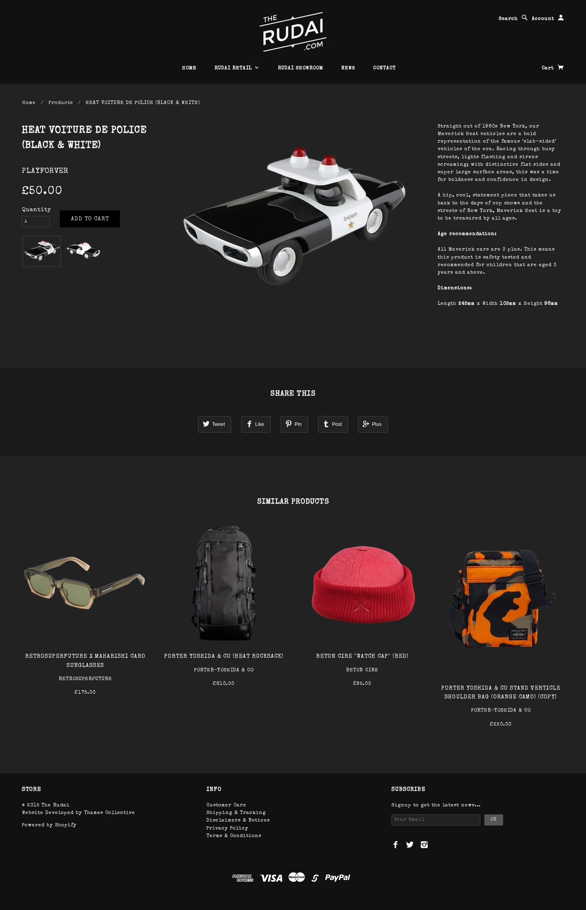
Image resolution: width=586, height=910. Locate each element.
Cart (549, 68)
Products (61, 103)
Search (508, 19)
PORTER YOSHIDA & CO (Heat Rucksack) (223, 656)
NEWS (348, 68)
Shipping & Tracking (236, 813)
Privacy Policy (227, 828)
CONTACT (384, 68)
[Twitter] (410, 845)
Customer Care (226, 805)
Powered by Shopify (49, 825)
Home (29, 103)
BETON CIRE (362, 670)
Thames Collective (109, 813)
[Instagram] (424, 845)
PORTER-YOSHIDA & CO (224, 670)
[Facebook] (395, 845)
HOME (189, 68)
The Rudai (55, 805)
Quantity (36, 210)
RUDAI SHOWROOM (300, 68)
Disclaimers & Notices (238, 820)
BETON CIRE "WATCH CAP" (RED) (362, 656)
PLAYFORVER (45, 171)
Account (543, 19)
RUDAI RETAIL (234, 68)
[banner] (293, 32)
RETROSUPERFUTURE (85, 679)
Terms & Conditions (234, 836)
